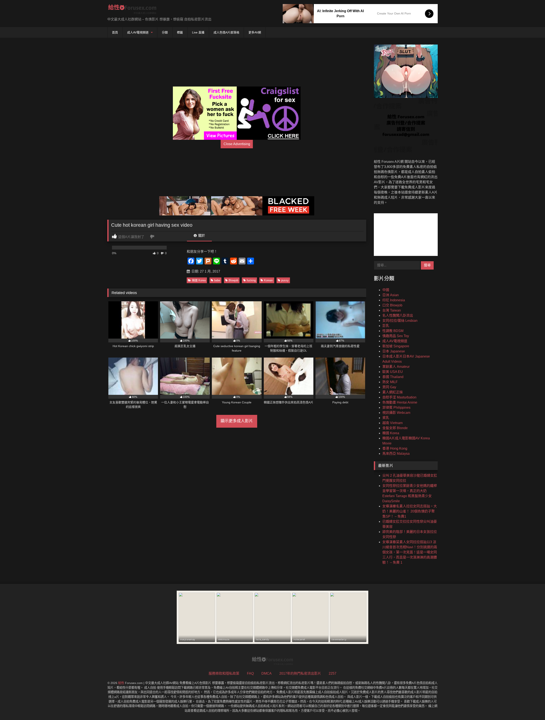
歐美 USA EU (392, 372)
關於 (201, 235)
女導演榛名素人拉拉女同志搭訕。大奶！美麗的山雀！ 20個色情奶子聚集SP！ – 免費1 (409, 511)
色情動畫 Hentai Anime (399, 402)
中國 (385, 290)
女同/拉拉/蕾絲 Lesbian (399, 320)
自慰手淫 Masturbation (399, 397)
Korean (268, 280)
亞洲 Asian (390, 295)
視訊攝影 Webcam (396, 412)
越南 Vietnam (392, 423)
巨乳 (385, 326)
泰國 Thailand (392, 377)
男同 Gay (389, 387)
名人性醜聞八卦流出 (397, 315)
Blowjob (233, 280)
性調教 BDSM (392, 331)
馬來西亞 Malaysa (396, 453)
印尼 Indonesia (393, 300)
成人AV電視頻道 (138, 32)
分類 (165, 32)
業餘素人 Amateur (396, 366)
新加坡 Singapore (395, 346)
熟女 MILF (390, 382)
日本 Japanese (393, 351)
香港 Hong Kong (394, 448)
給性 (121, 683)
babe (217, 280)
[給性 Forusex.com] (132, 10)
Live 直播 (198, 32)
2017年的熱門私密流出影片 (300, 673)
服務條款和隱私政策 (224, 673)
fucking (251, 280)
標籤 (180, 32)
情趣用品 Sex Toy (395, 336)
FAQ (250, 673)
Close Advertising (237, 144)
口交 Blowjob (392, 305)
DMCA (266, 673)
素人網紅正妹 (392, 392)
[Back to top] (531, 707)
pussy (285, 280)
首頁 (115, 32)
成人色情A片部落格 (226, 32)
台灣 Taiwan (391, 310)
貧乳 (385, 418)
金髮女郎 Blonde (395, 428)
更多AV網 (254, 32)
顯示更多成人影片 (237, 421)
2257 (332, 673)
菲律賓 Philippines (396, 407)
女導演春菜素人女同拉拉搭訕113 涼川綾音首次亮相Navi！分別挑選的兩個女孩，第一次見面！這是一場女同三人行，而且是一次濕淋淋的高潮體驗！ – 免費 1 (409, 552)
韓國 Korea (199, 280)
